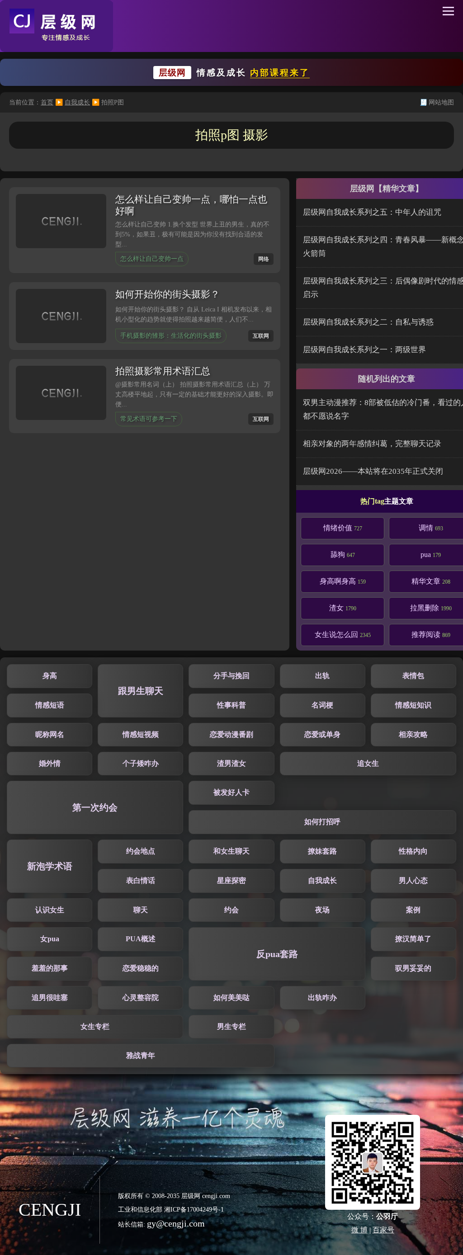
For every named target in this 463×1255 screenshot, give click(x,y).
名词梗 (322, 705)
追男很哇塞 (50, 997)
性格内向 (413, 851)
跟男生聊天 (140, 691)
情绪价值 (342, 528)
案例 (413, 910)
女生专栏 (94, 1026)
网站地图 (441, 102)
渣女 (342, 608)
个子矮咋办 (141, 763)
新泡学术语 (49, 866)
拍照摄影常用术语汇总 (162, 371)
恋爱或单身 (322, 734)
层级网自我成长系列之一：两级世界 (364, 349)
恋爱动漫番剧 (231, 734)
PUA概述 (141, 939)
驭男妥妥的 (413, 968)
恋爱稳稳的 (141, 968)
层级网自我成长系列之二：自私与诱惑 (368, 322)
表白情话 (140, 880)
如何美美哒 (231, 997)
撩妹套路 (322, 851)
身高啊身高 (343, 581)
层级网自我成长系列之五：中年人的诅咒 (372, 212)
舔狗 (343, 554)
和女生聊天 (231, 851)
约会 (231, 910)
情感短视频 (141, 734)
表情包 (413, 675)
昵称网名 (49, 734)
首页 (47, 102)
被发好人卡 (231, 792)
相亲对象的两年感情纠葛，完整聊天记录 (372, 443)
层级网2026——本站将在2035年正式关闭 (373, 471)
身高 (50, 675)
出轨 (322, 675)
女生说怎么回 (343, 634)
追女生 (368, 763)
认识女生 (49, 910)
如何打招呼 (322, 822)
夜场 (322, 910)
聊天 (140, 910)
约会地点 (140, 851)
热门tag (372, 501)
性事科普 (231, 705)
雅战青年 (140, 1055)
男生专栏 (231, 1026)
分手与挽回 (231, 675)
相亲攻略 (413, 734)
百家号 (383, 1230)
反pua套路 (277, 954)
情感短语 (49, 705)
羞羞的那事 (50, 968)
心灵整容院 (141, 997)
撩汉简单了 (413, 939)
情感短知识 (413, 705)
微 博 (359, 1230)
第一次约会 (95, 807)
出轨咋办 (322, 997)
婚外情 (50, 763)
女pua (49, 939)
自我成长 (77, 102)
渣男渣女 (231, 763)
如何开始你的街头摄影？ (167, 294)
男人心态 (413, 880)
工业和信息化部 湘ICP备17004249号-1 (171, 1209)
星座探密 (231, 880)
